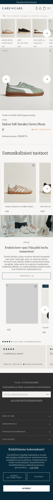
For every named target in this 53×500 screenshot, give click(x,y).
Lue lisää (34, 467)
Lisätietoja (25, 276)
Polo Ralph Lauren (39, 40)
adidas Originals (8, 40)
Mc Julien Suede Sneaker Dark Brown (24, 43)
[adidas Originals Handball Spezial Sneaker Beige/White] (20, 204)
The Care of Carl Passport (26, 2)
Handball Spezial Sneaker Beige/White (7, 43)
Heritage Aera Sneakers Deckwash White (39, 43)
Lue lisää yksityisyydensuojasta (26, 400)
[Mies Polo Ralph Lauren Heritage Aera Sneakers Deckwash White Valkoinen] (39, 28)
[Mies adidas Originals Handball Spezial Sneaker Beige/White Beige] (8, 28)
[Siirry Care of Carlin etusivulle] (12, 8)
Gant (19, 40)
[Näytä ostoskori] (44, 8)
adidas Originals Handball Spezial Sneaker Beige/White (20, 206)
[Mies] (22, 304)
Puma (4, 120)
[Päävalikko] (48, 8)
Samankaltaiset (25, 153)
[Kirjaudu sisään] (37, 8)
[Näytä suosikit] (40, 8)
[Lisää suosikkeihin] (33, 166)
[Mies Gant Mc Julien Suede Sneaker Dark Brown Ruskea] (23, 28)
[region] (26, 357)
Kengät (5, 51)
